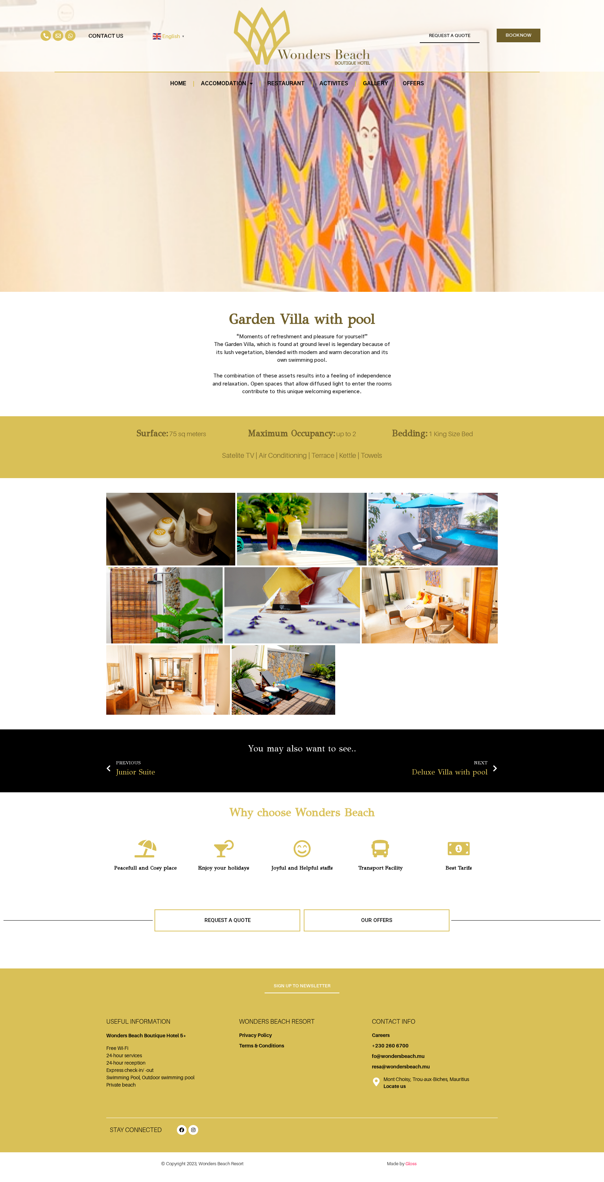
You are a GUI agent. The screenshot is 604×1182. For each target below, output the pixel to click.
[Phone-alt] (46, 35)
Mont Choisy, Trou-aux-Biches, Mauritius (426, 1079)
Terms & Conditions (261, 1045)
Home (178, 83)
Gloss (411, 1163)
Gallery (375, 83)
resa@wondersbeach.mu (401, 1066)
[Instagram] (193, 1130)
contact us (105, 35)
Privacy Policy (255, 1035)
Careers (381, 1035)
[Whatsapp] (70, 35)
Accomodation (223, 83)
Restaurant (286, 83)
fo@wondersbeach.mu (398, 1056)
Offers (413, 83)
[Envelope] (58, 35)
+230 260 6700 (390, 1045)
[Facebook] (182, 1130)
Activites (333, 83)
